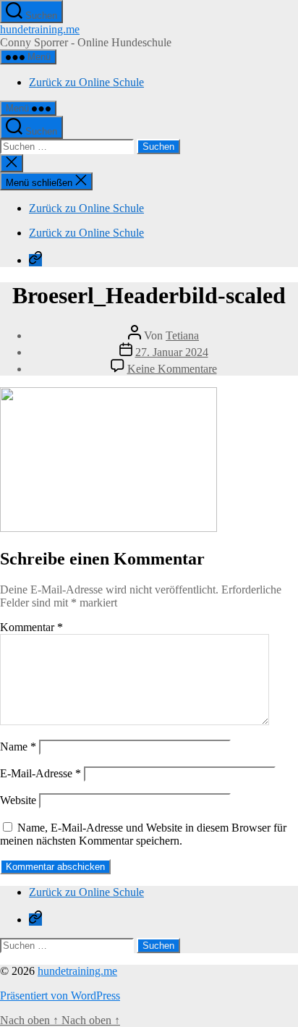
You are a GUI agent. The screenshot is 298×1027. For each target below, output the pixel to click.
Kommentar (31, 627)
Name (18, 746)
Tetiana (182, 335)
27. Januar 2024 (171, 352)
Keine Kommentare (172, 369)
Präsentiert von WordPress (60, 995)
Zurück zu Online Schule (86, 82)
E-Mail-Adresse (40, 773)
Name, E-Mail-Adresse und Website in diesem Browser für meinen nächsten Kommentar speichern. (143, 834)
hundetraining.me (40, 29)
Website (18, 800)
